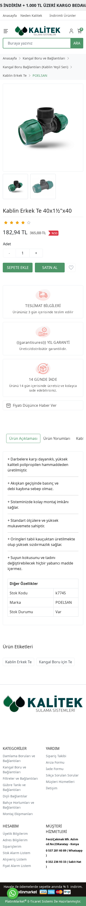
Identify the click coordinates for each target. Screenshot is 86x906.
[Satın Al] (50, 267)
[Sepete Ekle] (18, 267)
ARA (76, 43)
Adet (7, 243)
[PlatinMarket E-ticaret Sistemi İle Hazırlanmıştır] (26, 891)
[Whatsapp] (12, 893)
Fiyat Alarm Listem (17, 866)
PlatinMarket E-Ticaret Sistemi (29, 901)
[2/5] (8, 222)
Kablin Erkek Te (18, 661)
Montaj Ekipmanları (18, 814)
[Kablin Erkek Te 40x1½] (43, 127)
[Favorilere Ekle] (71, 267)
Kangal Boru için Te (55, 661)
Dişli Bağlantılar (15, 796)
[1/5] (5, 222)
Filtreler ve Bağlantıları (20, 778)
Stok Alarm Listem (16, 853)
